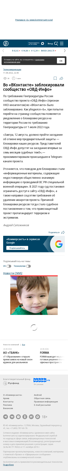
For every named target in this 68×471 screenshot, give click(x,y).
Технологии (19, 265)
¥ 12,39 (34, 50)
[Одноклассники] (24, 416)
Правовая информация (46, 401)
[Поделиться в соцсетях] (61, 78)
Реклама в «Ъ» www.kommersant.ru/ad (34, 19)
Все (23, 344)
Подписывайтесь (17, 248)
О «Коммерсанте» (12, 395)
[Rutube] (31, 416)
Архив (6, 398)
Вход (50, 43)
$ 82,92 (15, 50)
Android (38, 395)
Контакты (8, 401)
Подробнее (8, 464)
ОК (60, 60)
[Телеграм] (5, 416)
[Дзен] (18, 416)
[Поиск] (56, 43)
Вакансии (8, 408)
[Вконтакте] (12, 416)
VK (4, 265)
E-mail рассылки (42, 404)
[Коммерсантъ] (6, 43)
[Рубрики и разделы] (61, 43)
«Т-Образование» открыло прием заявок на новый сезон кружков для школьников (17, 359)
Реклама (7, 404)
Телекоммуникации (12, 69)
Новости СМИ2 (12, 273)
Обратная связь (42, 398)
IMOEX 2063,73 (47, 50)
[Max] (37, 416)
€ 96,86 (25, 50)
